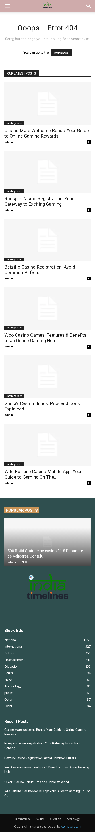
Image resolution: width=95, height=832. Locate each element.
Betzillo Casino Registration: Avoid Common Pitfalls (40, 758)
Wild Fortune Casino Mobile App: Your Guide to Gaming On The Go (47, 793)
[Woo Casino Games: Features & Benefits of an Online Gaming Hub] (47, 308)
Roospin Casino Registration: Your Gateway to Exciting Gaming (39, 201)
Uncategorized (14, 123)
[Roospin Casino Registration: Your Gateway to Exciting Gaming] (47, 172)
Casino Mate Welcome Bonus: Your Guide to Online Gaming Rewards (46, 133)
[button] (7, 6)
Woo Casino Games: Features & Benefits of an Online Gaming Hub (45, 337)
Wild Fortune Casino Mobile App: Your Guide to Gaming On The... (43, 474)
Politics (40, 819)
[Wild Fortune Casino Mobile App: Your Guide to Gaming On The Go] (47, 445)
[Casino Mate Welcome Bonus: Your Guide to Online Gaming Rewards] (47, 103)
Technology (72, 819)
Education (55, 819)
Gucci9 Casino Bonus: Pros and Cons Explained (36, 782)
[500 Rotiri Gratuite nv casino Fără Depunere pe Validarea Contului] (47, 542)
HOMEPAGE (61, 52)
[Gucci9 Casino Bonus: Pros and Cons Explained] (47, 376)
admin (8, 142)
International (23, 819)
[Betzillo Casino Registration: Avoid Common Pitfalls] (47, 240)
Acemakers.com (71, 826)
